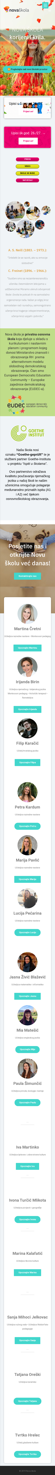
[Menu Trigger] (45, 5)
